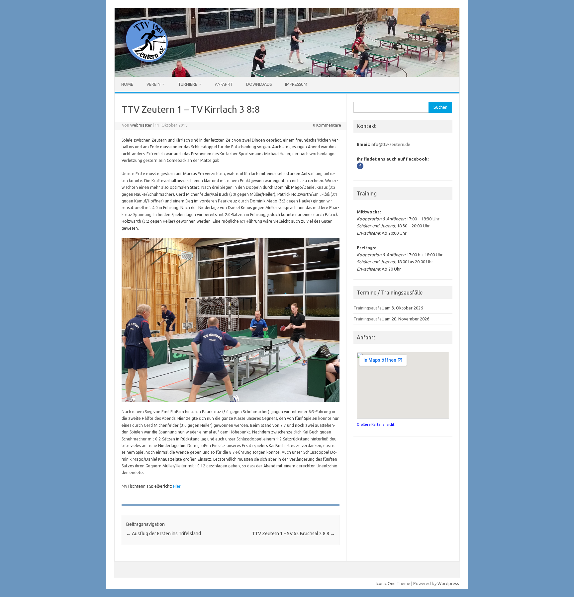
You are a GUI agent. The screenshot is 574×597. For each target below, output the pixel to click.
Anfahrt (224, 84)
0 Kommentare (327, 125)
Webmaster (141, 125)
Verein (153, 84)
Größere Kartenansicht (375, 424)
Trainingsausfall (368, 307)
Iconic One (386, 583)
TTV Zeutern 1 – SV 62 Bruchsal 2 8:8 (293, 533)
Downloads (259, 84)
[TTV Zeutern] (145, 65)
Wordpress (448, 583)
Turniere (187, 84)
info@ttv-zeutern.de (390, 144)
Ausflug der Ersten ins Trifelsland (163, 533)
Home (127, 84)
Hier (177, 486)
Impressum (296, 84)
